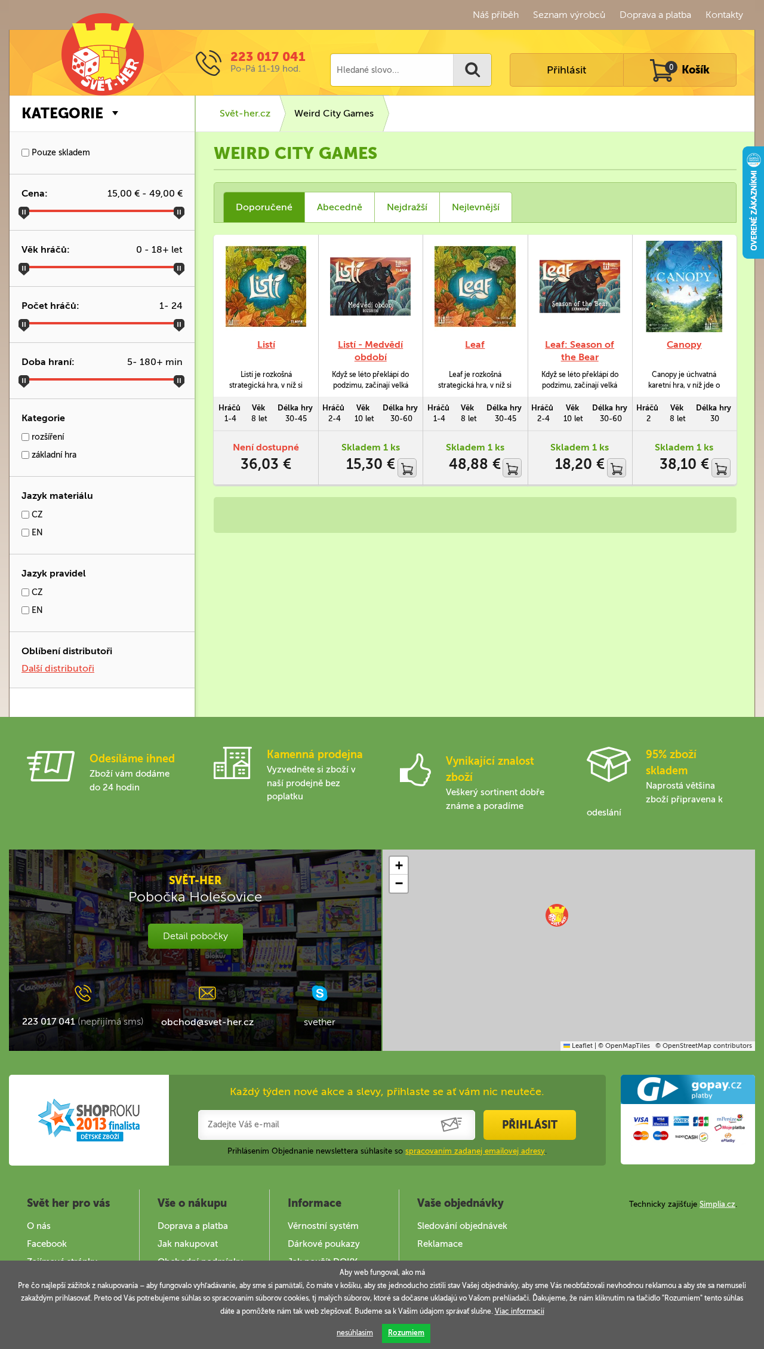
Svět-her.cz (245, 113)
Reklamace (440, 1243)
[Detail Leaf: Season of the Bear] (580, 286)
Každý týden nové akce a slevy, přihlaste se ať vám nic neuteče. (387, 1091)
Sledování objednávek (462, 1226)
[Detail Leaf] (475, 286)
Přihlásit (566, 69)
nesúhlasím (355, 1333)
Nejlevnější (476, 207)
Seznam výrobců (569, 14)
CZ (36, 515)
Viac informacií (519, 1311)
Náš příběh (496, 14)
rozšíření (46, 437)
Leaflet (581, 1046)
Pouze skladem (59, 153)
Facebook (47, 1243)
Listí (266, 344)
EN (36, 533)
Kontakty (724, 14)
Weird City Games (334, 113)
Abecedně (339, 207)
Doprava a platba (655, 14)
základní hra (52, 455)
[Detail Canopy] (684, 286)
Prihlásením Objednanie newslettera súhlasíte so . (387, 1150)
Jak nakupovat (188, 1243)
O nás (39, 1226)
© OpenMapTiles (624, 1046)
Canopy (684, 344)
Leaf (475, 344)
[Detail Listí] (266, 286)
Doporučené (264, 207)
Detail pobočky (195, 936)
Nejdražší (407, 207)
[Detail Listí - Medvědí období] (370, 286)
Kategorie (62, 113)
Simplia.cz (717, 1204)
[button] (557, 915)
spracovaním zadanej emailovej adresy (475, 1150)
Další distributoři (57, 668)
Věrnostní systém (323, 1226)
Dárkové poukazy (324, 1243)
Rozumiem (406, 1333)
